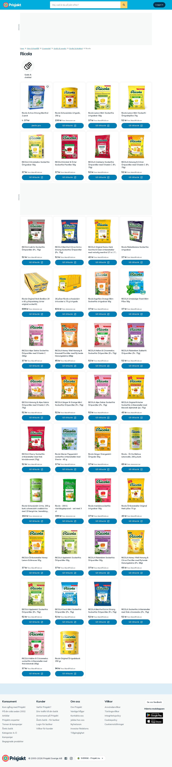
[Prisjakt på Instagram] (71, 758)
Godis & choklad (76, 48)
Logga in (159, 4)
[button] (48, 87)
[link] (36, 106)
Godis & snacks (60, 48)
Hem (22, 48)
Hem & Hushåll (33, 48)
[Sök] (123, 4)
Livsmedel (46, 48)
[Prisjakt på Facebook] (65, 758)
